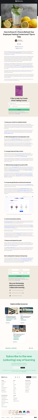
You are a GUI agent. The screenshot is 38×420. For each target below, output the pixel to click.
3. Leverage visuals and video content (13, 151)
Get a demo (29, 377)
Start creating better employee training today (15, 256)
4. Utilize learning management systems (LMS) (16, 165)
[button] (9, 106)
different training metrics (11, 247)
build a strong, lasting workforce (27, 66)
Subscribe (22, 367)
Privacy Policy (18, 113)
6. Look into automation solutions (12, 219)
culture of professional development (15, 52)
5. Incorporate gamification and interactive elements (17, 182)
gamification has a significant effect (23, 190)
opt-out (23, 112)
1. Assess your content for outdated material (15, 122)
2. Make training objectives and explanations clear (16, 137)
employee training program (16, 138)
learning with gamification (24, 188)
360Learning (19, 233)
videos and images (24, 156)
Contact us (34, 377)
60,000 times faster (19, 155)
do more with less (16, 65)
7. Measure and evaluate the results (13, 240)
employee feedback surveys (8, 133)
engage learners (29, 184)
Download (19, 109)
